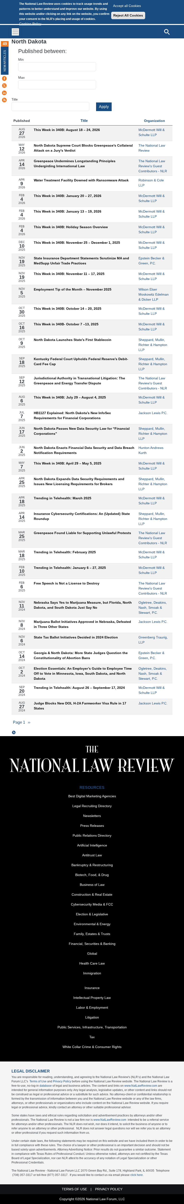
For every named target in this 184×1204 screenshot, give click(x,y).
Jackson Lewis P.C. (152, 413)
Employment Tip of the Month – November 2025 (72, 289)
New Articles (4, 61)
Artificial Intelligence (92, 845)
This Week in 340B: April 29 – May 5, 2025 (67, 463)
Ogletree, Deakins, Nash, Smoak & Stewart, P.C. (152, 607)
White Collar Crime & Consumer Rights (92, 1047)
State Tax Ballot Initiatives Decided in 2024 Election (76, 637)
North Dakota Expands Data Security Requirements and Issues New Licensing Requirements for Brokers (79, 481)
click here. (137, 1175)
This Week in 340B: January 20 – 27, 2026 (67, 196)
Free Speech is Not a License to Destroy (66, 583)
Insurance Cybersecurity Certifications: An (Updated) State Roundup (82, 516)
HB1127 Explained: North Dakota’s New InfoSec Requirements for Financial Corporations (72, 415)
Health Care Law (92, 963)
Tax (92, 1037)
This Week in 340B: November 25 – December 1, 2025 (77, 242)
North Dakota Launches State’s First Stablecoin (72, 340)
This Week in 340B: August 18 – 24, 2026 (67, 130)
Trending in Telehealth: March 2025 (62, 498)
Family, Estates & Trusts (92, 934)
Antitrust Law (92, 855)
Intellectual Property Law (92, 998)
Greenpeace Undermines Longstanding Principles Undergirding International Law (74, 163)
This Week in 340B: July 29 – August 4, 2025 (70, 397)
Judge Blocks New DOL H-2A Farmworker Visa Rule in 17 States (80, 705)
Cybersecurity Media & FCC (92, 904)
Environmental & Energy (92, 924)
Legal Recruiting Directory (92, 806)
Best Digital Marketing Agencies (92, 796)
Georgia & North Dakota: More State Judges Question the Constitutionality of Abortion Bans (81, 655)
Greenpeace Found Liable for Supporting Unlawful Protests (82, 533)
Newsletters (92, 816)
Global (92, 953)
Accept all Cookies (127, 6)
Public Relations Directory (92, 835)
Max (21, 77)
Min (21, 59)
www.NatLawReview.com (140, 1085)
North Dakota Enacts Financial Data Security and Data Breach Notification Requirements (84, 450)
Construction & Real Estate (92, 894)
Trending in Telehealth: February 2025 (65, 552)
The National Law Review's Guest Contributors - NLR (152, 166)
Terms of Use (37, 1081)
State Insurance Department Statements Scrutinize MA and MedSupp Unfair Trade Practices (81, 260)
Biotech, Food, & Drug (92, 875)
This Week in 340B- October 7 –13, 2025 (66, 324)
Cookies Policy (30, 24)
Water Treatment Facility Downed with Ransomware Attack (81, 180)
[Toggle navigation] (15, 31)
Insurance (92, 988)
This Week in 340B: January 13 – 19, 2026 (67, 211)
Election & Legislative (92, 914)
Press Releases (92, 826)
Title (15, 99)
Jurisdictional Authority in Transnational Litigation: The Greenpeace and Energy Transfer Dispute (79, 380)
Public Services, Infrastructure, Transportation (92, 1027)
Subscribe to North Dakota (14, 732)
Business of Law (92, 885)
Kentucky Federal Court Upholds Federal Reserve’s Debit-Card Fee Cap (81, 361)
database (46, 1085)
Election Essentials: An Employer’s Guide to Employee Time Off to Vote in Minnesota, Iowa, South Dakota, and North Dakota (83, 673)
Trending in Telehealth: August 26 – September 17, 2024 (79, 688)
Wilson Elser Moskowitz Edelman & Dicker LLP (153, 294)
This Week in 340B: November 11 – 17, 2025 (69, 274)
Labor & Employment (92, 1007)
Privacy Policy (62, 1081)
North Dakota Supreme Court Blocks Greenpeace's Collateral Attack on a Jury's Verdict (83, 147)
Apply (104, 107)
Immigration (92, 973)
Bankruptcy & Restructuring (92, 865)
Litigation (92, 1017)
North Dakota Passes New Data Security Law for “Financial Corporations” (82, 431)
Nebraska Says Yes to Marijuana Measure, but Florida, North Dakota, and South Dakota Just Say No (83, 605)
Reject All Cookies (128, 15)
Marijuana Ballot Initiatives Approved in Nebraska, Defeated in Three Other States (82, 624)
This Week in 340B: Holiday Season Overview (71, 227)
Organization (154, 121)
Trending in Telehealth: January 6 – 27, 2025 (70, 568)
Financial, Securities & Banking (92, 944)
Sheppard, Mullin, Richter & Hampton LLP (152, 345)
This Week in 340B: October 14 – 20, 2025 (67, 308)
